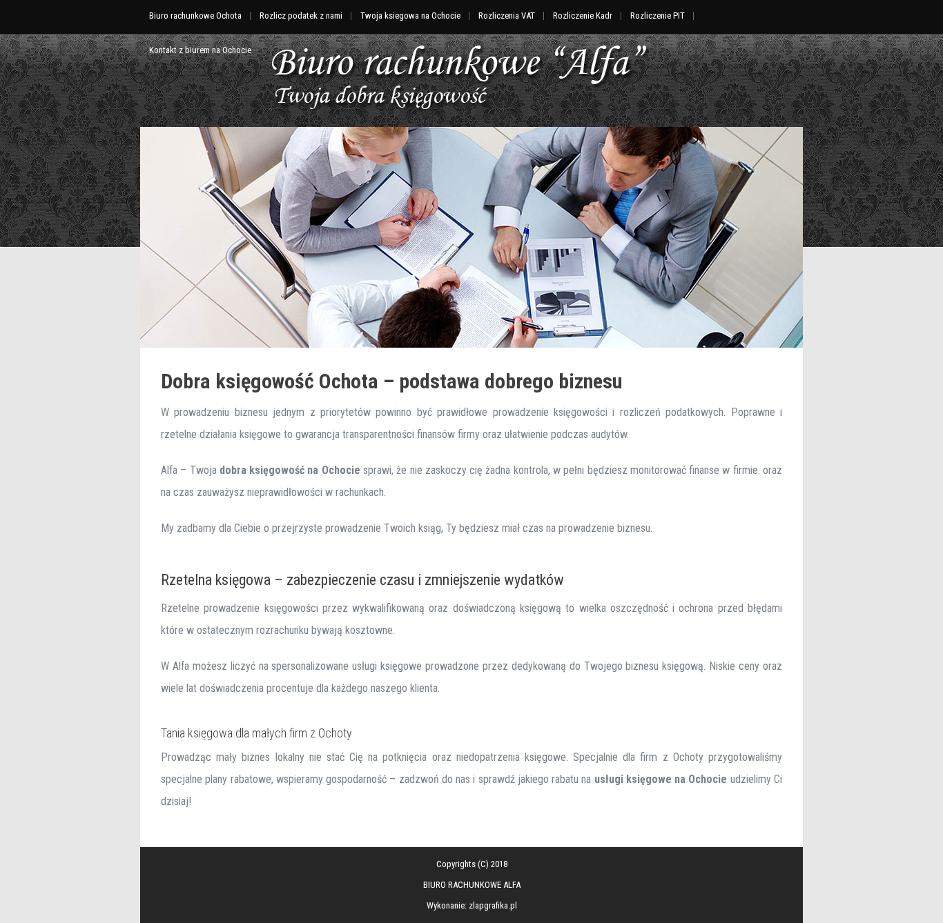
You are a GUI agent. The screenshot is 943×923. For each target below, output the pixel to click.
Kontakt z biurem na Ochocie (200, 50)
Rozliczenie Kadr (582, 15)
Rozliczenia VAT (506, 15)
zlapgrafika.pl (493, 905)
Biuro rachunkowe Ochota (195, 15)
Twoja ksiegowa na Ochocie (410, 15)
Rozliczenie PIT (657, 15)
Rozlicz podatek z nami (301, 15)
